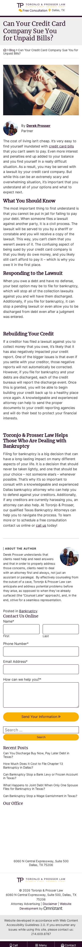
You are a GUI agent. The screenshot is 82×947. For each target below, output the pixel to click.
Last (46, 636)
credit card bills (61, 146)
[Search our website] (41, 730)
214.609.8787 (41, 934)
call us (41, 525)
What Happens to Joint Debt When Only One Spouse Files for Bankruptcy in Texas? (40, 786)
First (6, 636)
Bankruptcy (28, 611)
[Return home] (5, 50)
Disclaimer (50, 904)
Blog (12, 50)
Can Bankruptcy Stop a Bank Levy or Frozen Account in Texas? (40, 776)
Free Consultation (35, 10)
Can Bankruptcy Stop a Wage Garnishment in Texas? (40, 796)
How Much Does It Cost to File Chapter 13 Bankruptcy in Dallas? (33, 765)
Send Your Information (39, 717)
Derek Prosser (38, 126)
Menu (42, 943)
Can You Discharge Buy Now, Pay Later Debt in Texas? (36, 754)
